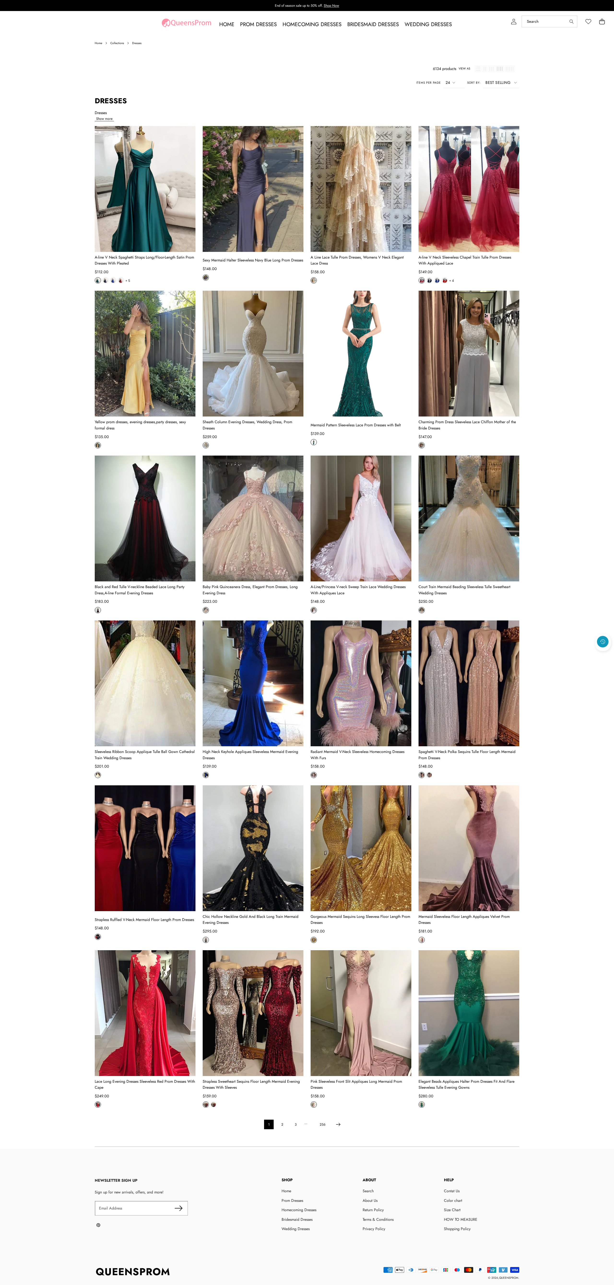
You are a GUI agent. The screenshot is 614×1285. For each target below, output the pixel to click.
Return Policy (373, 1210)
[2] (485, 69)
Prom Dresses (292, 1200)
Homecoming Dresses (299, 1210)
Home (286, 1191)
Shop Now (331, 5)
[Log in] (513, 21)
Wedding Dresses (296, 1229)
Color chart (453, 1200)
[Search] (571, 21)
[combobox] (549, 21)
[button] (601, 21)
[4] (500, 69)
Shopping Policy (457, 1229)
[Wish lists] (588, 21)
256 (322, 1124)
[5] (509, 69)
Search (368, 1191)
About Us (370, 1200)
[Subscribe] (178, 1208)
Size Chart (452, 1210)
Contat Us (452, 1191)
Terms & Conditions (378, 1219)
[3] (491, 69)
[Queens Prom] (186, 24)
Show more (104, 118)
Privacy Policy (374, 1229)
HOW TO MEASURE (460, 1219)
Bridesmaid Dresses (297, 1219)
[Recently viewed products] (602, 642)
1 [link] (269, 1124)
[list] (478, 69)
